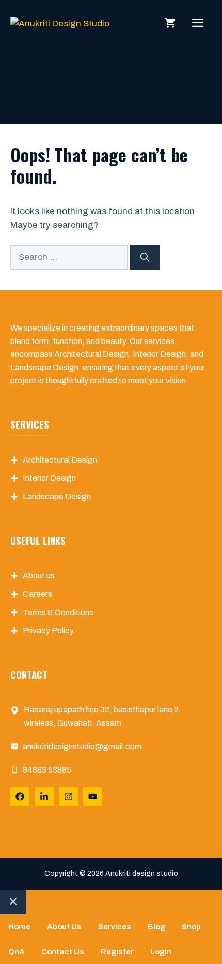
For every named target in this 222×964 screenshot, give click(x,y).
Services (114, 927)
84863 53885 (47, 769)
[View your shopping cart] (170, 23)
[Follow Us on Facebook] (19, 796)
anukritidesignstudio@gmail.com (82, 746)
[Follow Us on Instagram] (68, 796)
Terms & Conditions (58, 612)
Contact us (62, 951)
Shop (191, 927)
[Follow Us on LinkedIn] (44, 796)
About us (39, 575)
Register (117, 951)
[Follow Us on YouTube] (92, 796)
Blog (156, 927)
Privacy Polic (46, 630)
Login (160, 951)
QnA (16, 951)
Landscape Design (57, 496)
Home (19, 927)
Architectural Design (60, 459)
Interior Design (49, 477)
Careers (37, 594)
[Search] (145, 257)
